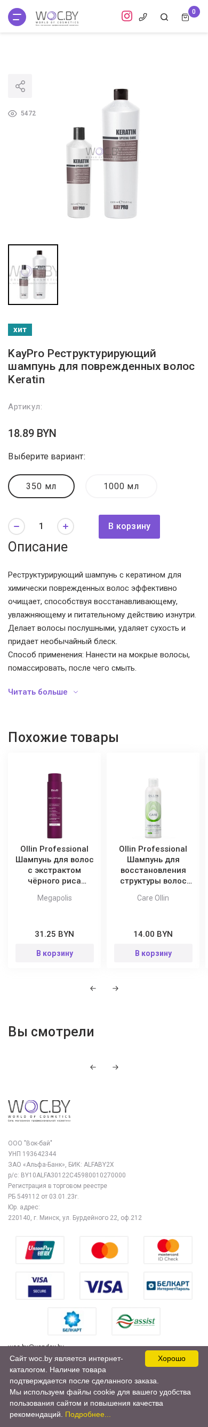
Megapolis (54, 898)
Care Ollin (153, 898)
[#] (17, 17)
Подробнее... (88, 1414)
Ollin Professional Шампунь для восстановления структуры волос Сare (153, 870)
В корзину (129, 526)
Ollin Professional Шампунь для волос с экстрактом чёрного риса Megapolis (54, 870)
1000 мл (121, 486)
